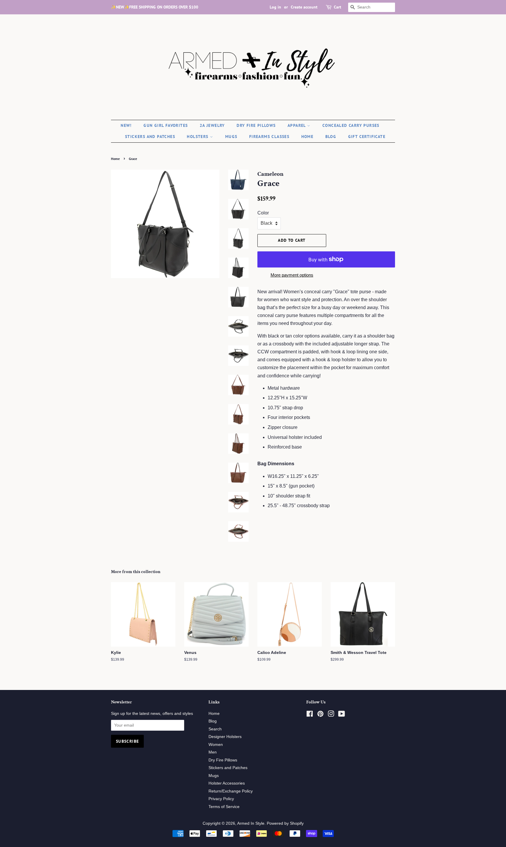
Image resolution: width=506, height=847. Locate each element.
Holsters (198, 136)
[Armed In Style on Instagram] (331, 715)
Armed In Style (250, 823)
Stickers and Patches (150, 136)
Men (212, 752)
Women (215, 744)
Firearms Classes (269, 136)
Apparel (297, 125)
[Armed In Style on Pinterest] (320, 715)
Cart (337, 7)
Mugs (231, 136)
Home (307, 136)
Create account (304, 7)
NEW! (126, 125)
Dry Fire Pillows (256, 125)
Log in (275, 7)
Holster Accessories (226, 783)
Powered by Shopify (285, 823)
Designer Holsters (225, 736)
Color (263, 212)
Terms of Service (224, 807)
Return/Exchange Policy (230, 791)
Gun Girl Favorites (165, 125)
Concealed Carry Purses (351, 125)
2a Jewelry (212, 125)
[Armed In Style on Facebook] (309, 715)
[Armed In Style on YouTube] (341, 715)
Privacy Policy (221, 799)
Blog (330, 136)
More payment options (292, 274)
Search (215, 729)
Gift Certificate (366, 136)
